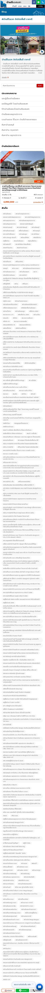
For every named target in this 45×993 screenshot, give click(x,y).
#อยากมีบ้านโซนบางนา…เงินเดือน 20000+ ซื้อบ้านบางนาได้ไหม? (21, 944)
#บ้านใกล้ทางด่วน (8, 880)
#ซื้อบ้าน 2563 (33, 311)
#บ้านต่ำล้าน (7, 311)
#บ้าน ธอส (15, 268)
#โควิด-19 (6, 321)
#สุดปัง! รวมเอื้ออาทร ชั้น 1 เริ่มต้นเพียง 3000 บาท (18, 660)
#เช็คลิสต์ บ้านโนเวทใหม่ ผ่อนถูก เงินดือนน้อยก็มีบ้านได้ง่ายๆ (21, 976)
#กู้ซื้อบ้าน (6, 241)
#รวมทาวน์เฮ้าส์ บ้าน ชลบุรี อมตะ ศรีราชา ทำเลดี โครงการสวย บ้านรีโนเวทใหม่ (21, 553)
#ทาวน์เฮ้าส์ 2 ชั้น (8, 482)
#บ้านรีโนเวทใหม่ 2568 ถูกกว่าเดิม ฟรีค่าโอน (16, 860)
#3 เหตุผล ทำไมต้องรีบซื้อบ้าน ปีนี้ (28, 440)
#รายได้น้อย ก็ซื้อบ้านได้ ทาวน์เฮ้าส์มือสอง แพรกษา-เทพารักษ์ (21, 800)
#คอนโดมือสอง (18, 241)
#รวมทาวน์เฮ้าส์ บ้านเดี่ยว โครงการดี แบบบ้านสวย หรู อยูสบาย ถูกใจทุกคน (22, 645)
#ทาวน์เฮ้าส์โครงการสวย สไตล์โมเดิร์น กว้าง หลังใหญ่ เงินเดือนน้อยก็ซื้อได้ (20, 338)
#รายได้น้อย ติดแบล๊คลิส (23, 244)
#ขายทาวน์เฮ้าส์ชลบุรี (26, 224)
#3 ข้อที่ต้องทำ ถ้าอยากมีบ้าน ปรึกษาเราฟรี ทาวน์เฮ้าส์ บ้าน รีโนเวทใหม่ (22, 353)
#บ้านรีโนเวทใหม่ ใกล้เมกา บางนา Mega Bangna (17, 891)
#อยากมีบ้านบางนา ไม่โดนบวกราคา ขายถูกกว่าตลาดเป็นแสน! (21, 923)
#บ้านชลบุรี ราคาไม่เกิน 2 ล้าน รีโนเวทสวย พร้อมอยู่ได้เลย (20, 773)
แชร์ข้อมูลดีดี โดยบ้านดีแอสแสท (15, 103)
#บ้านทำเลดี (6, 887)
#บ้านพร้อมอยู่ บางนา (9, 903)
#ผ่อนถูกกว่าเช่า (8, 870)
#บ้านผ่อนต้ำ (7, 244)
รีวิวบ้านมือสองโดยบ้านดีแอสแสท (15, 109)
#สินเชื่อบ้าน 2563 (23, 315)
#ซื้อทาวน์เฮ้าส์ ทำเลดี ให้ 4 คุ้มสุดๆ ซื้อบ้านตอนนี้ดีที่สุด (19, 544)
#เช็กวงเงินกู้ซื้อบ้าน (31, 913)
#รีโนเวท (25, 284)
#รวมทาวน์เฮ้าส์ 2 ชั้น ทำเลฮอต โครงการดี (16, 516)
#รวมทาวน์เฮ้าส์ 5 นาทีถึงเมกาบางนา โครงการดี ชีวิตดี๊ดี (20, 973)
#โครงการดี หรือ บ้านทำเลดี (11, 966)
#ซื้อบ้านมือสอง (23, 231)
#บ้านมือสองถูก (20, 311)
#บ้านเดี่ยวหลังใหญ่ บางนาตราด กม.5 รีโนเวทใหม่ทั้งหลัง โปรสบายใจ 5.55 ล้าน (21, 458)
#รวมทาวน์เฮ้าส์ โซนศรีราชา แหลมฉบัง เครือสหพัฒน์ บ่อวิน (21, 650)
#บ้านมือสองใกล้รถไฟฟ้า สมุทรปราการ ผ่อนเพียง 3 (18, 743)
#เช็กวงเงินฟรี (32, 937)
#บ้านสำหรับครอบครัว (24, 884)
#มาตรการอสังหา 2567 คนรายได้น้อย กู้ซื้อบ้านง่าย (18, 752)
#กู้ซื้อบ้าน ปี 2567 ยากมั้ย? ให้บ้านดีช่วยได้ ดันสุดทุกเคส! (20, 699)
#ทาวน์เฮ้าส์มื (7, 725)
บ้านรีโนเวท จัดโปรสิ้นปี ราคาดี (16, 59)
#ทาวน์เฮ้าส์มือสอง (9, 234)
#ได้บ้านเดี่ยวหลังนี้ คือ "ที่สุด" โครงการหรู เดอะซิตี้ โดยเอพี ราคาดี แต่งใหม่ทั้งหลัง (21, 410)
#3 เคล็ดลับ (32, 380)
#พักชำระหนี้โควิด (21, 328)
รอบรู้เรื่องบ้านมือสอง (11, 98)
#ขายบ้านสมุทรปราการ (22, 214)
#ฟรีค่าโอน (6, 423)
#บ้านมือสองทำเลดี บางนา (11, 920)
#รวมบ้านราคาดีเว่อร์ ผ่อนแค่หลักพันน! (14, 696)
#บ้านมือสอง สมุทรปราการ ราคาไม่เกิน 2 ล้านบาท (18, 776)
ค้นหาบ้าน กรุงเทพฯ (10, 130)
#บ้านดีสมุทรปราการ (9, 224)
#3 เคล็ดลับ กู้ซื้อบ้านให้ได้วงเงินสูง (13, 380)
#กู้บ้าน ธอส (6, 301)
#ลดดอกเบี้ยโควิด (25, 325)
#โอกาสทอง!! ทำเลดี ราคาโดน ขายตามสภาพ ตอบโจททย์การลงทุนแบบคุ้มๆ (21, 681)
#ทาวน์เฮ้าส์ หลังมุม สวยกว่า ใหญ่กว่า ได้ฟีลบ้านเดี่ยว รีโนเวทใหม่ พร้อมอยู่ (21, 765)
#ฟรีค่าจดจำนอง (8, 427)
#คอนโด (5, 318)
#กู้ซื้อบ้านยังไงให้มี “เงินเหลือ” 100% (14, 853)
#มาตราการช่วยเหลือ (20, 321)
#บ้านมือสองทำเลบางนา (28, 909)
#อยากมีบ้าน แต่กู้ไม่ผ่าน (10, 834)
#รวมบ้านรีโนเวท (8, 440)
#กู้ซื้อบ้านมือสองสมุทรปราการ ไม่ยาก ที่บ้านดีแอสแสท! (19, 819)
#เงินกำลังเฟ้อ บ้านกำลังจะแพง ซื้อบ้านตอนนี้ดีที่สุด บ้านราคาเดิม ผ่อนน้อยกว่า (21, 531)
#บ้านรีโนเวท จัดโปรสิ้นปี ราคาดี (12, 367)
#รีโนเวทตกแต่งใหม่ (24, 482)
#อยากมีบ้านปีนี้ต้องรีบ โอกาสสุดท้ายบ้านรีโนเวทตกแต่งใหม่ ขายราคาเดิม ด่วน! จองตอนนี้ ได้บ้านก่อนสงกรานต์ (21, 467)
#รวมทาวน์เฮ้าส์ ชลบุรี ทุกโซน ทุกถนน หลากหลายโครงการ (20, 653)
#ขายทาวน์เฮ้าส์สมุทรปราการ (12, 217)
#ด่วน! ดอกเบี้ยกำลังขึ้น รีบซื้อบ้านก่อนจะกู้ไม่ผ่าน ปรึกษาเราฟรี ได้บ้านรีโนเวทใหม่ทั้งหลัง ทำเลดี (21, 526)
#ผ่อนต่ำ (34, 863)
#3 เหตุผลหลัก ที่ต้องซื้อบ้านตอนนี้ (13, 541)
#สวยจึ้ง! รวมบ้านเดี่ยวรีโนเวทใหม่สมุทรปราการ (17, 667)
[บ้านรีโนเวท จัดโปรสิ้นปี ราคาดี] (22, 39)
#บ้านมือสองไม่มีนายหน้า (29, 304)
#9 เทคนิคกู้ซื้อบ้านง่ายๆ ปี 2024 (13, 761)
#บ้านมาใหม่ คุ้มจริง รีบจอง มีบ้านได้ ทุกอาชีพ (16, 713)
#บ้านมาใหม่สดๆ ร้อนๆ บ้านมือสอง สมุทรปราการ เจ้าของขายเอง (21, 739)
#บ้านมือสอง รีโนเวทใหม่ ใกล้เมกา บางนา (15, 792)
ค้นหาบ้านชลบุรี (8, 124)
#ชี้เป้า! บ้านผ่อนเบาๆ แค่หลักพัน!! (13, 709)
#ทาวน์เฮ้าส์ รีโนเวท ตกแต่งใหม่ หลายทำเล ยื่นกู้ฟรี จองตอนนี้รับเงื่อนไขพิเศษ (21, 257)
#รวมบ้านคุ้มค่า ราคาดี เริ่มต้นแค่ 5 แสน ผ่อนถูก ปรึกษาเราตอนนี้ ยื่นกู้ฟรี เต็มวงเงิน (22, 508)
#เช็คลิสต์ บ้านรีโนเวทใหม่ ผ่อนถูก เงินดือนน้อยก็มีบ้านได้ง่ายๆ (21, 728)
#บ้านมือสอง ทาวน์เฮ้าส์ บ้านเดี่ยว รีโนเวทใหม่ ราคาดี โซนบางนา (20, 895)
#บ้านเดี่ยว (37, 315)
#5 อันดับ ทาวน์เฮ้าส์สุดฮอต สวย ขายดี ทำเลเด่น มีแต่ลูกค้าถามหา (22, 489)
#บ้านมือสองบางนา (9, 272)
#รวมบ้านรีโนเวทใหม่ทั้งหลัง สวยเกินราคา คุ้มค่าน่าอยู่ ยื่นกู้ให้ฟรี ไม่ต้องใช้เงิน (22, 371)
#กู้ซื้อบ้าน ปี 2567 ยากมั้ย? (11, 702)
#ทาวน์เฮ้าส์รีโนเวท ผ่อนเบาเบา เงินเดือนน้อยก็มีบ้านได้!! (19, 617)
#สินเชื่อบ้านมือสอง (9, 275)
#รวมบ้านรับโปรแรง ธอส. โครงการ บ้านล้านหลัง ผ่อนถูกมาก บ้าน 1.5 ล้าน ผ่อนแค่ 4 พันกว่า (21, 536)
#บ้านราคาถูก (36, 870)
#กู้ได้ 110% (26, 843)
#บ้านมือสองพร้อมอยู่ (9, 926)
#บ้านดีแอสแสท (24, 272)
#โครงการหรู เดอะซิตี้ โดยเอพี (12, 415)
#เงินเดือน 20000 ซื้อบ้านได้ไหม (13, 937)
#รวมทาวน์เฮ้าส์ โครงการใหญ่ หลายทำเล (15, 504)
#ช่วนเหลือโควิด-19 (9, 325)
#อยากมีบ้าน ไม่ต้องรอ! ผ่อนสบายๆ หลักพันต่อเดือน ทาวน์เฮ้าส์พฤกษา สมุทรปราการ (22, 796)
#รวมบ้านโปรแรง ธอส (10, 863)
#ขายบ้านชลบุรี (7, 227)
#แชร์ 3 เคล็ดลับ (32, 433)
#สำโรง (24, 394)
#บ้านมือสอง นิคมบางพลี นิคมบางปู (14, 846)
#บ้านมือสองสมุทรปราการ (27, 221)
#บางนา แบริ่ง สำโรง (25, 391)
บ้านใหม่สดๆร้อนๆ (10, 146)
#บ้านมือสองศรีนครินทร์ (28, 926)
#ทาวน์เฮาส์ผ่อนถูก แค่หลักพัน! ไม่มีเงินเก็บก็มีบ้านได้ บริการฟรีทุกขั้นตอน (21, 631)
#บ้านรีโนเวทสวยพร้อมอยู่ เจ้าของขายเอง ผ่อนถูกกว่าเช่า (20, 857)
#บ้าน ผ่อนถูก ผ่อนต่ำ (9, 238)
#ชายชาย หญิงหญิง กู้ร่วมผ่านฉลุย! (13, 673)
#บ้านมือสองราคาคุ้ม (9, 906)
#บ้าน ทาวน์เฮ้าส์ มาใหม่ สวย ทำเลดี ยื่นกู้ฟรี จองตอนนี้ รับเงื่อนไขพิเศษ (20, 494)
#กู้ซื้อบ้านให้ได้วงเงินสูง (10, 384)
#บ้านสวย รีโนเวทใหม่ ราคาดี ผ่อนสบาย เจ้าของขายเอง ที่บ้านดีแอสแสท (22, 332)
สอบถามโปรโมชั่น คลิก (22, 984)
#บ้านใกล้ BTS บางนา (26, 906)
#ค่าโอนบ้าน (6, 949)
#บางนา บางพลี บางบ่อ (10, 454)
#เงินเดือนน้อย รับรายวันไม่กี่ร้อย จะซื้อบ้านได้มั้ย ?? (18, 485)
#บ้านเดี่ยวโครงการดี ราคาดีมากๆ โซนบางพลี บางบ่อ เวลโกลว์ (22, 969)
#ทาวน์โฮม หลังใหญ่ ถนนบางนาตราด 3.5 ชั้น (16, 788)
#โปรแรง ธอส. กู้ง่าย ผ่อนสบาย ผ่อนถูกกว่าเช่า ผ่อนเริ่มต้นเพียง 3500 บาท (20, 756)
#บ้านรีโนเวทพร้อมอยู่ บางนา (12, 913)
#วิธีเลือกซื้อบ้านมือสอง (28, 308)
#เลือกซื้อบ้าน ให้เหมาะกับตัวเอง (12, 433)
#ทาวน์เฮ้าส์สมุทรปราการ (32, 217)
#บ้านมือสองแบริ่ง (8, 930)
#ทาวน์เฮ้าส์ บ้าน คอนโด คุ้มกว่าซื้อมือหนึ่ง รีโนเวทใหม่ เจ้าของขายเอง (21, 348)
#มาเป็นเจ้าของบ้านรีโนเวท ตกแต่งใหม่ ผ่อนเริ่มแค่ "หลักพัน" (21, 397)
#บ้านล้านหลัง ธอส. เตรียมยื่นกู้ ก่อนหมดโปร (16, 558)
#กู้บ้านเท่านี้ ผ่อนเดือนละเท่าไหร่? (13, 850)
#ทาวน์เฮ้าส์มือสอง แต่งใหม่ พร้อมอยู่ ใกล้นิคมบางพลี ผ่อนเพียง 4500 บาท (20, 748)
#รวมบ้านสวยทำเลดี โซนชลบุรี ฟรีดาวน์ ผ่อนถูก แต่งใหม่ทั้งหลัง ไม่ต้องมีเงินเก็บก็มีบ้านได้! (21, 640)
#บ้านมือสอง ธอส (22, 867)
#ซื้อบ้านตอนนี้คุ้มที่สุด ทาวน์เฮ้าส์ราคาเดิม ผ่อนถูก (18, 292)
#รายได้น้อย (35, 234)
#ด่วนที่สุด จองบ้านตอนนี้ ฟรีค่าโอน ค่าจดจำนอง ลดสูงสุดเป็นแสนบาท (21, 419)
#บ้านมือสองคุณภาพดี (10, 916)
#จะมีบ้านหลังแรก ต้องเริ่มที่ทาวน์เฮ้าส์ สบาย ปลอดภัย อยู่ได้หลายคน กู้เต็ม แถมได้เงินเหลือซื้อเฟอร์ (21, 402)
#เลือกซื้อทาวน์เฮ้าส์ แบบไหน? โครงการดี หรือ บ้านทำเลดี (20, 568)
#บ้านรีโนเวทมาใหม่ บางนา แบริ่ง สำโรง (15, 387)
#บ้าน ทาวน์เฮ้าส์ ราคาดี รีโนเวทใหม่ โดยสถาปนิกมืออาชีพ (20, 444)
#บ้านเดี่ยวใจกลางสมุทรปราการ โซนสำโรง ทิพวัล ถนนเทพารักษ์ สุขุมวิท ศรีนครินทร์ (22, 548)
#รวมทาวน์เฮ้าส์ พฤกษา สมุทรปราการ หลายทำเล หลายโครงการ (19, 500)
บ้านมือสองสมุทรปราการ (12, 114)
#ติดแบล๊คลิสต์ (7, 867)
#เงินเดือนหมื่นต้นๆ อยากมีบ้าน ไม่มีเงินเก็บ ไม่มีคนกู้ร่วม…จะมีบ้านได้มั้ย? (21, 839)
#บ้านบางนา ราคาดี (27, 903)
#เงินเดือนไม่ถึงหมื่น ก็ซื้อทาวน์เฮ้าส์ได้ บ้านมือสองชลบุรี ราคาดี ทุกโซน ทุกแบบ (22, 607)
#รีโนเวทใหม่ (19, 262)
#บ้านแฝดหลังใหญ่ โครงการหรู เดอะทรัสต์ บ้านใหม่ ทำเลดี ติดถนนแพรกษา (21, 626)
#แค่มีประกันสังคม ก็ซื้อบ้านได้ (12, 809)
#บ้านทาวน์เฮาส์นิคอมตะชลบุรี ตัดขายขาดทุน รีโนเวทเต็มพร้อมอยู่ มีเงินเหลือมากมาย (21, 827)
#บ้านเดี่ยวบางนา (8, 899)
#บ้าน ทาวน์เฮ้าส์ (8, 447)
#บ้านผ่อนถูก (23, 234)
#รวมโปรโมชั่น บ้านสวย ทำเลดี (12, 636)
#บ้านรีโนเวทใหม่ (23, 899)
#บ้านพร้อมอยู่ (25, 874)
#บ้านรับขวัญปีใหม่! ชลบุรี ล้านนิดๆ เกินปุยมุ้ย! (16, 692)
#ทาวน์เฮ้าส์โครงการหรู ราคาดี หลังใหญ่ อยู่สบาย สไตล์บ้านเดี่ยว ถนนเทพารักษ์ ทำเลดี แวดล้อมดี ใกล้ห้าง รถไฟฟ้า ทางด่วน (21, 563)
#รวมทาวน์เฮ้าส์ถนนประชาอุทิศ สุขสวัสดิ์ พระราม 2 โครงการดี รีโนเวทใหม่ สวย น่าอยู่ (21, 621)
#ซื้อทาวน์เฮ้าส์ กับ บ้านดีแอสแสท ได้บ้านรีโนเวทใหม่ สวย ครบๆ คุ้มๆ (22, 343)
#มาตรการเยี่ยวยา (27, 318)
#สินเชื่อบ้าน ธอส (23, 880)
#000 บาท (6, 980)
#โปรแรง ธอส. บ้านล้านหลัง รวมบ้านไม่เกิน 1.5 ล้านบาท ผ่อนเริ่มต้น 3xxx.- (22, 720)
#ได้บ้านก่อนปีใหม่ (30, 363)
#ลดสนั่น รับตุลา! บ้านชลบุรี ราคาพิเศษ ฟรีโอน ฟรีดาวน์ (19, 670)
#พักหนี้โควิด (7, 328)
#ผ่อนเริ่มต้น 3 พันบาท (10, 785)
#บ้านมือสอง (7, 214)
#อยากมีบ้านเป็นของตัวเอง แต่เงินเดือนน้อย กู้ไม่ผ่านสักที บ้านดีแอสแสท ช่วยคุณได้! (21, 804)
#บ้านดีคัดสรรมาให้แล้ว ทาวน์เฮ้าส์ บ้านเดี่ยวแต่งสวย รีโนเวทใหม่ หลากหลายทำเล (21, 520)
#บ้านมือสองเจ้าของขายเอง (31, 268)
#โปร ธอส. (15, 816)
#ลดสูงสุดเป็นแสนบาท (21, 423)
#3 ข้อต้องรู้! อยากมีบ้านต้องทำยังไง (14, 656)
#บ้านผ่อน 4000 (22, 870)
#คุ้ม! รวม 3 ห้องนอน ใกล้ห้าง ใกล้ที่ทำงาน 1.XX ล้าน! (19, 716)
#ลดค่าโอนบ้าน (7, 248)
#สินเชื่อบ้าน (37, 238)
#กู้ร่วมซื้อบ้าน (32, 241)
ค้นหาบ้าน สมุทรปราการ (11, 135)
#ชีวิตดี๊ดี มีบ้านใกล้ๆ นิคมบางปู (12, 689)
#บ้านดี (33, 394)
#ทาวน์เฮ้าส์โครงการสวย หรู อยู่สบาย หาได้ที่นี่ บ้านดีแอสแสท (21, 575)
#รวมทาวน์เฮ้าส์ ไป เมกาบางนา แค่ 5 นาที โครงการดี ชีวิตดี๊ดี (21, 589)
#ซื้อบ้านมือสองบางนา (10, 308)
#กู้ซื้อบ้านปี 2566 (8, 603)
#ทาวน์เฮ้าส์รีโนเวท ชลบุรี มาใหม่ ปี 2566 (15, 596)
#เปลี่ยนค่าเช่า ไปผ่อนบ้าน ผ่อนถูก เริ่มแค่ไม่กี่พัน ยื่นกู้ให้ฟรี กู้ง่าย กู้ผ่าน (21, 279)
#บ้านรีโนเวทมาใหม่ (9, 391)
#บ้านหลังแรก (7, 406)
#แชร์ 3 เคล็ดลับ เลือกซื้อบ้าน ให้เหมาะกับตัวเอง (17, 430)
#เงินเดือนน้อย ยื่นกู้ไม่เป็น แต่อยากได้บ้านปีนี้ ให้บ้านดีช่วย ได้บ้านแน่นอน (21, 288)
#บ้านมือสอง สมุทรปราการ (11, 877)
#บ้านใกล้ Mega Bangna (31, 920)
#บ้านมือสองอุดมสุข (25, 930)
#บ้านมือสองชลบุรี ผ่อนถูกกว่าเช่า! (13, 822)
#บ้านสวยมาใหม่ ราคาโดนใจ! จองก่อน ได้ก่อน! (17, 677)
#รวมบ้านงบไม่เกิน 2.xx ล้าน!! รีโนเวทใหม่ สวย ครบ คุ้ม (19, 735)
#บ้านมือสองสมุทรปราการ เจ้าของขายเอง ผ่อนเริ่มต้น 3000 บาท (21, 780)
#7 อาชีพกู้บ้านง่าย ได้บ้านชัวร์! (12, 706)
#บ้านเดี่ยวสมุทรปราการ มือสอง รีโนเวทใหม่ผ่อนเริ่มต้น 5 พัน (21, 769)
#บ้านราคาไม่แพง (8, 884)
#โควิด (15, 318)
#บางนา (5, 394)
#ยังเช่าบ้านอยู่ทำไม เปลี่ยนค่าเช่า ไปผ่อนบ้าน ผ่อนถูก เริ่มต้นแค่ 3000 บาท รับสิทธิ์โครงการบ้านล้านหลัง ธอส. (21, 612)
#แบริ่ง (15, 394)
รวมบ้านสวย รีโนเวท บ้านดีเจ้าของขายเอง (19, 119)
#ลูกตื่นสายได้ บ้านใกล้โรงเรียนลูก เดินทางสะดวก (18, 831)
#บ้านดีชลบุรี (35, 227)
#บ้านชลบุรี (36, 231)
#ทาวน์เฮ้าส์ (22, 275)
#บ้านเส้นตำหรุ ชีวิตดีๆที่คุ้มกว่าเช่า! (13, 731)
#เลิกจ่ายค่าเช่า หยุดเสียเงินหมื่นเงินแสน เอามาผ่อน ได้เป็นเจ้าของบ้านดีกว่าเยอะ (20, 376)
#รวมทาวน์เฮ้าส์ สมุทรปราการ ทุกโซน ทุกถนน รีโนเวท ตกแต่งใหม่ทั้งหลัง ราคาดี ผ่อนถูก (21, 252)
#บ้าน (16, 284)
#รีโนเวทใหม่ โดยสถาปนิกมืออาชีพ (28, 447)
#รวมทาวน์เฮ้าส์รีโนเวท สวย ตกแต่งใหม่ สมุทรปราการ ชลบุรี (21, 963)
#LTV (35, 272)
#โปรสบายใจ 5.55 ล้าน (10, 462)
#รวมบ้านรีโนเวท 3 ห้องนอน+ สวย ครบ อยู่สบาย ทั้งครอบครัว (21, 437)
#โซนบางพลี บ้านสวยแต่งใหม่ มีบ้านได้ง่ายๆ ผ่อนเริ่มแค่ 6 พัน (21, 685)
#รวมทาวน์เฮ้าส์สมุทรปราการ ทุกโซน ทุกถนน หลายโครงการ (21, 265)
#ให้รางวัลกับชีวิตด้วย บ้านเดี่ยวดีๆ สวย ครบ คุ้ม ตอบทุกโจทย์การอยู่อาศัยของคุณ (21, 359)
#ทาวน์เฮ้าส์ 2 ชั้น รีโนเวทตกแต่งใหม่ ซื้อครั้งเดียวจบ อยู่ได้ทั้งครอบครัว (21, 477)
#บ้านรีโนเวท (7, 262)
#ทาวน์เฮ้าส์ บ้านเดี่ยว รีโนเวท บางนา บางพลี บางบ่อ (19, 450)
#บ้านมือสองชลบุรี (8, 231)
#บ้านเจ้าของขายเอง (21, 301)
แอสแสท (14, 2)
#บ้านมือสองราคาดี (21, 940)
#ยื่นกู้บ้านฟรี (7, 940)
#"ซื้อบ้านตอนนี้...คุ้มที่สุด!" (11, 843)
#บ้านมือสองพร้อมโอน (10, 909)
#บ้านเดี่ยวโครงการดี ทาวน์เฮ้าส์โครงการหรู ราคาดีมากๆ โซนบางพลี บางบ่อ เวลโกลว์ (21, 585)
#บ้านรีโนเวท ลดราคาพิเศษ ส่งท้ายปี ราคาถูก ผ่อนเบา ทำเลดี (21, 572)
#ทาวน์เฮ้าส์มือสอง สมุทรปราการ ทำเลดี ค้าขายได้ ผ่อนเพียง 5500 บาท (21, 297)
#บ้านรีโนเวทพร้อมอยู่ (9, 874)
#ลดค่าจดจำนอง (22, 248)
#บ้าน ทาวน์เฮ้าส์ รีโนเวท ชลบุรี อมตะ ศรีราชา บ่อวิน (18, 513)
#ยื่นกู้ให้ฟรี (6, 284)
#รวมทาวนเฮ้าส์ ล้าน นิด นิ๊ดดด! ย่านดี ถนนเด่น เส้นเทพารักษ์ (21, 663)
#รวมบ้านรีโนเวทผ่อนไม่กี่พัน (11, 363)
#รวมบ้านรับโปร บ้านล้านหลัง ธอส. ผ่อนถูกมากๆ (17, 959)
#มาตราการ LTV (8, 315)
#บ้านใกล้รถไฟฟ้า (29, 877)
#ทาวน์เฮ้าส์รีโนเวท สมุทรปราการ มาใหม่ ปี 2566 (17, 593)
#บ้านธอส (24, 863)
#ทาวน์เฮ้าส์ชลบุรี (22, 227)
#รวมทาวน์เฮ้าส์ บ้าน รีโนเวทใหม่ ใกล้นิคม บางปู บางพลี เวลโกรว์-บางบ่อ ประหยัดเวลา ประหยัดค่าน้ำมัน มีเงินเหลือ (21, 472)
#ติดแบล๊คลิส (25, 238)
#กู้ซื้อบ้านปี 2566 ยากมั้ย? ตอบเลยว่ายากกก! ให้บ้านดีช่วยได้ (21, 599)
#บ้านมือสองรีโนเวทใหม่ (10, 304)
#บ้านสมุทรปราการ (9, 221)
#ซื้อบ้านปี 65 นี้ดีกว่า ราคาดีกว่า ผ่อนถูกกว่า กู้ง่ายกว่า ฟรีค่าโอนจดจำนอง (21, 580)
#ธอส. (5, 816)
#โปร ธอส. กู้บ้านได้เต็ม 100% (24, 887)
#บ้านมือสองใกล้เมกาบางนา (11, 933)
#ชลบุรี (5, 268)
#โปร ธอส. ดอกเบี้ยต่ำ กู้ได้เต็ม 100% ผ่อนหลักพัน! (18, 812)
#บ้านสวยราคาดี (26, 916)
